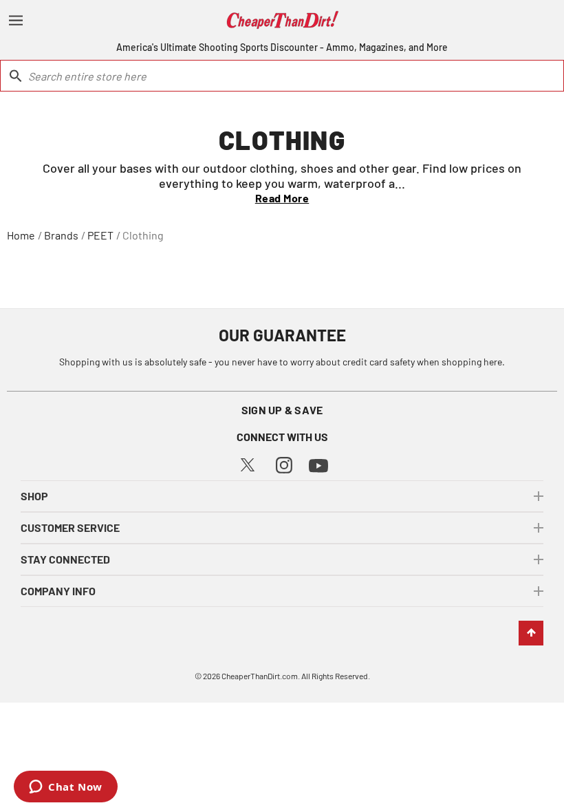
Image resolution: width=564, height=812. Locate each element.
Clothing (143, 235)
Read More (282, 197)
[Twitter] (247, 463)
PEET (100, 235)
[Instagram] (284, 463)
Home (21, 235)
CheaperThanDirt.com (259, 676)
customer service (70, 527)
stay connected (65, 559)
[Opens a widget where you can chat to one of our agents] (66, 788)
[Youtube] (318, 464)
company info (58, 590)
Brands (61, 235)
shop (34, 495)
